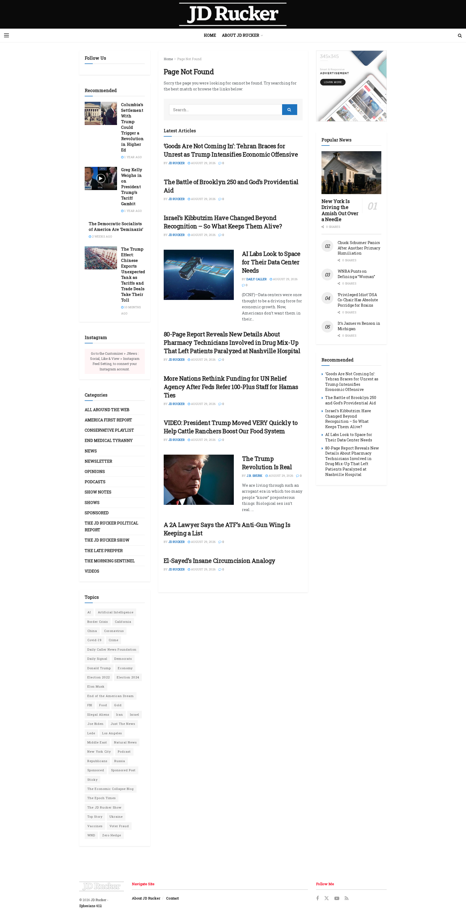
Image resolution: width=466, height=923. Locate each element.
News (91, 451)
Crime (113, 640)
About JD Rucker (240, 35)
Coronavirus (114, 631)
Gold (118, 705)
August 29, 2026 (202, 163)
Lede (91, 733)
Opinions (95, 471)
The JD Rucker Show (107, 540)
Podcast (124, 751)
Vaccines (94, 826)
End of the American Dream (110, 696)
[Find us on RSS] (346, 898)
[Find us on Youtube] (336, 898)
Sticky (92, 779)
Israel (134, 714)
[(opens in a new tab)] (199, 275)
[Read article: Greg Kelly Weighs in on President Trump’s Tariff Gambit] (101, 178)
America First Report (108, 419)
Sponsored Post (123, 770)
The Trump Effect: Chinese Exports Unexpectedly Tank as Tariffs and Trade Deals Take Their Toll (135, 274)
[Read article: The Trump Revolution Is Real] (199, 480)
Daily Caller (256, 279)
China (92, 631)
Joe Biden (95, 724)
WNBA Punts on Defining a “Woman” (356, 274)
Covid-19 (94, 640)
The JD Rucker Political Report (111, 526)
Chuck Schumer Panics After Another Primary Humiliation (359, 248)
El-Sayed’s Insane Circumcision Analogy (219, 560)
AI (89, 612)
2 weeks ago (101, 236)
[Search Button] (460, 35)
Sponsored (97, 512)
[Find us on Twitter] (326, 898)
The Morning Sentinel (110, 560)
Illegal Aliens (98, 714)
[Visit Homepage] (233, 14)
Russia (119, 761)
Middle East (97, 742)
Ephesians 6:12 (90, 906)
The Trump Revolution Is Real (267, 463)
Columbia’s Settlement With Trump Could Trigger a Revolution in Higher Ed (132, 127)
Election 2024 (128, 677)
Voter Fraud (119, 826)
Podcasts (95, 481)
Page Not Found (189, 59)
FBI (89, 705)
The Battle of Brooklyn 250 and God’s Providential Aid (350, 400)
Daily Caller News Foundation (111, 649)
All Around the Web (107, 409)
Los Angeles (112, 733)
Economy (125, 668)
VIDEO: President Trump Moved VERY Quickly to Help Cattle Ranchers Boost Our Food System (231, 427)
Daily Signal (97, 659)
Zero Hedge (111, 835)
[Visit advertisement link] (351, 85)
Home (210, 35)
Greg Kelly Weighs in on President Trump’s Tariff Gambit (131, 186)
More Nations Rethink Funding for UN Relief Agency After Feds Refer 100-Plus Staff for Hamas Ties (231, 386)
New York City (99, 751)
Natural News (125, 742)
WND (91, 835)
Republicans (97, 761)
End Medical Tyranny (109, 440)
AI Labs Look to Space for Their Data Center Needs (271, 262)
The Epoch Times (101, 798)
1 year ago (133, 157)
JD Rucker (176, 163)
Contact (172, 898)
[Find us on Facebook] (317, 898)
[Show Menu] (6, 35)
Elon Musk (96, 686)
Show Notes (98, 492)
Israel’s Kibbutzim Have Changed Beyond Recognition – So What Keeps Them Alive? (223, 222)
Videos (92, 571)
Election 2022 (98, 677)
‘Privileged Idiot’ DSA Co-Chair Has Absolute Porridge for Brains (358, 300)
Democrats (123, 659)
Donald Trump (99, 668)
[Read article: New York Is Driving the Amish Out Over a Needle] (351, 172)
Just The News (123, 724)
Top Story (94, 816)
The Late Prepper (104, 550)
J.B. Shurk (254, 476)
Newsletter (98, 461)
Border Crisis (97, 622)
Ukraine (116, 816)
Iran (119, 714)
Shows (92, 502)
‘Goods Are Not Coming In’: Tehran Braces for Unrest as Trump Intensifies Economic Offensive (231, 150)
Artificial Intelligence (115, 612)
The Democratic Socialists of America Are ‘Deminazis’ (116, 226)
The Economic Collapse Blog (110, 789)
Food (103, 705)
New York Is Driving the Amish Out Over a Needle (339, 210)
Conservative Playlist (109, 430)
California (123, 622)
